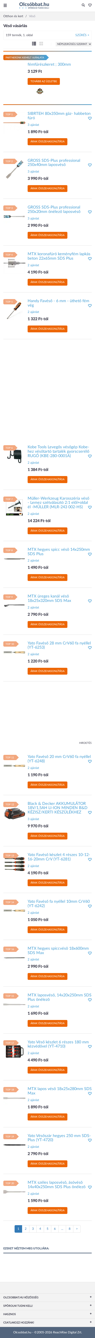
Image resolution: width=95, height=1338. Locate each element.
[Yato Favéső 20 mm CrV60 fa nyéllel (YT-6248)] (14, 765)
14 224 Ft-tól (39, 521)
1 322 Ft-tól (38, 319)
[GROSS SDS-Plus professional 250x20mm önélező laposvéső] (14, 216)
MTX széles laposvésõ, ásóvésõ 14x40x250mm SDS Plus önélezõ (57, 1185)
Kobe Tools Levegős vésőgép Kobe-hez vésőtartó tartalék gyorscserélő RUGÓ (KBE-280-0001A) (58, 451)
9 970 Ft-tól (38, 826)
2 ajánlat (33, 265)
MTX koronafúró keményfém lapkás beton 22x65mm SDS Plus (59, 256)
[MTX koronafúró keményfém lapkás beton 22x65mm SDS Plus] (14, 263)
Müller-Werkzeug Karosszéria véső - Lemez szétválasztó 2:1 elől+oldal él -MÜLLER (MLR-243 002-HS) (58, 503)
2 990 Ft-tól (38, 226)
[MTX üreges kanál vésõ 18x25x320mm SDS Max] (14, 605)
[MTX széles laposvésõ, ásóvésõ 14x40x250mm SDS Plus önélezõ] (14, 1191)
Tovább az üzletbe (43, 81)
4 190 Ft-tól (38, 272)
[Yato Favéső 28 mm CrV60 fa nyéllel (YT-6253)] (14, 652)
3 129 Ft (35, 72)
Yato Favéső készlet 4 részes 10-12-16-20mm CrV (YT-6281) (59, 857)
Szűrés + (82, 35)
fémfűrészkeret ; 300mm (49, 65)
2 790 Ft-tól (38, 615)
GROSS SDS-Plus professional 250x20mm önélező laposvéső (54, 209)
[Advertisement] (47, 389)
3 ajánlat (33, 125)
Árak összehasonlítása (47, 141)
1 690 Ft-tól (38, 1014)
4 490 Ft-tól (38, 1060)
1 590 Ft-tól (38, 1201)
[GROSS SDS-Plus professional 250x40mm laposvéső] (14, 169)
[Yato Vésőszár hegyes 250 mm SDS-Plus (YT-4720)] (14, 1144)
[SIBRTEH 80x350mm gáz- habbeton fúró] (14, 122)
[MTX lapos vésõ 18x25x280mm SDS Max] (14, 1098)
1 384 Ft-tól (38, 470)
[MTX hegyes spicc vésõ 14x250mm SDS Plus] (14, 558)
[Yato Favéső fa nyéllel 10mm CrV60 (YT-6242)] (14, 910)
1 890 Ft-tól (38, 132)
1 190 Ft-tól (38, 775)
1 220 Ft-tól (38, 661)
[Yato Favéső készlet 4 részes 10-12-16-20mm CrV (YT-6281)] (14, 863)
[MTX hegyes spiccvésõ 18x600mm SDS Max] (14, 957)
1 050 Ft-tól (38, 920)
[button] (89, 5)
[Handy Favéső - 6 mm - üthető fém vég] (14, 309)
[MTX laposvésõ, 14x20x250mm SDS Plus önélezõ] (14, 1004)
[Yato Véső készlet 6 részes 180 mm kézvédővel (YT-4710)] (14, 1051)
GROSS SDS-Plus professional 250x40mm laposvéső (54, 163)
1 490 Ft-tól (38, 568)
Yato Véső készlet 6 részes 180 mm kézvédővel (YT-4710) (58, 1044)
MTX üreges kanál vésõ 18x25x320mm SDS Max (49, 598)
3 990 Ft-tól (38, 179)
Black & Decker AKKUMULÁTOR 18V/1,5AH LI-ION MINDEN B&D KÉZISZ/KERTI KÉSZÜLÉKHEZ (57, 808)
